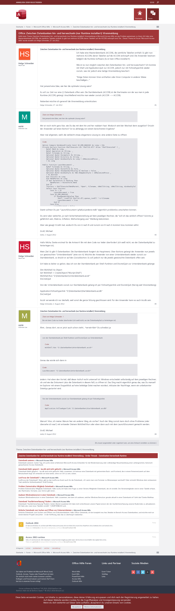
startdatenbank (37, 548)
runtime (27, 548)
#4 (156, 434)
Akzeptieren (76, 607)
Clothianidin (36, 528)
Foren (150, 18)
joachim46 (35, 542)
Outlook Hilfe (77, 581)
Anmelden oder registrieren (29, 2)
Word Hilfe (76, 571)
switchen (46, 548)
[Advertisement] (58, 66)
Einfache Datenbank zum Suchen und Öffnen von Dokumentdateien (45, 510)
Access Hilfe (76, 579)
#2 (156, 235)
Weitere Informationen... (93, 607)
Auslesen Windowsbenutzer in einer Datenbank (36, 495)
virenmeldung (56, 548)
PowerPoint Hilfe (78, 576)
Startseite (138, 18)
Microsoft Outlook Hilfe (69, 528)
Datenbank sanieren (26, 460)
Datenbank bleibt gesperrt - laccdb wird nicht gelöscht (39, 469)
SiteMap (105, 574)
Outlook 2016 (32, 523)
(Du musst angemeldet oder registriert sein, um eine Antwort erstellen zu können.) (126, 443)
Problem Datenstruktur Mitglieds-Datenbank (36, 486)
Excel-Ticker (106, 571)
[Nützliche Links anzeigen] (158, 27)
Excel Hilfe (76, 574)
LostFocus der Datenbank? (29, 477)
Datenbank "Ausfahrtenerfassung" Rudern (34, 501)
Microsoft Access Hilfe (70, 542)
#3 (156, 304)
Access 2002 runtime (35, 537)
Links (103, 576)
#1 (156, 105)
